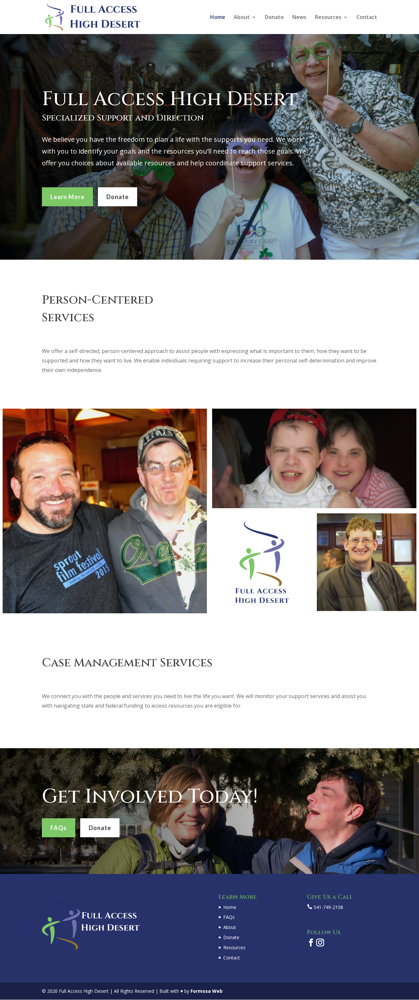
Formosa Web (207, 991)
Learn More (67, 196)
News (299, 18)
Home (217, 18)
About (242, 18)
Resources (328, 18)
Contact (366, 18)
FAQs (58, 827)
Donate (274, 18)
